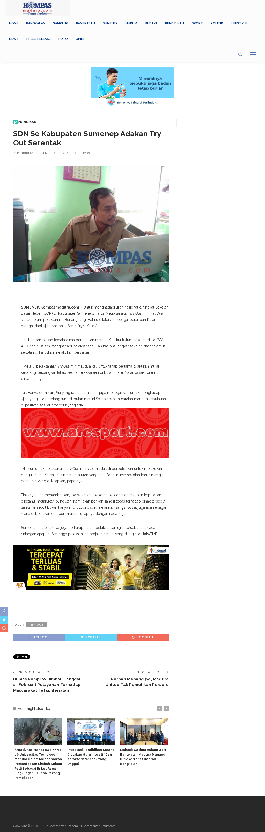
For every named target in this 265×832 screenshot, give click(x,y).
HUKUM (131, 23)
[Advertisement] (91, 605)
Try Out (36, 624)
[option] (38, 749)
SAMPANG (60, 23)
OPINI (80, 39)
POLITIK (217, 23)
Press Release (38, 39)
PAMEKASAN (85, 23)
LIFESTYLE (239, 23)
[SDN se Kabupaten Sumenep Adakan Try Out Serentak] (91, 223)
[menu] (253, 54)
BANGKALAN (35, 23)
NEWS (14, 39)
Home (13, 23)
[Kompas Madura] (37, 7)
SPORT (197, 23)
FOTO (63, 39)
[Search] (240, 54)
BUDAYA (151, 23)
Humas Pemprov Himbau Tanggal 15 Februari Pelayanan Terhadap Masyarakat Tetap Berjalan (46, 685)
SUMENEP (110, 23)
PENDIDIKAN (174, 23)
